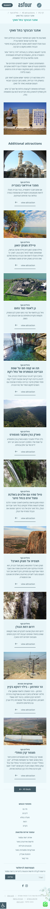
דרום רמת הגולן (25, 627)
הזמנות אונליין (25, 854)
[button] (3, 905)
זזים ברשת (20, 902)
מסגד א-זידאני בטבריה (25, 185)
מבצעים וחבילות (25, 845)
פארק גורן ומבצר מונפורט (25, 434)
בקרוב (25, 825)
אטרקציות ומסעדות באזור (25, 850)
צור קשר (25, 858)
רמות (25, 821)
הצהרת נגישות (18, 899)
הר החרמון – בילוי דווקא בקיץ (25, 687)
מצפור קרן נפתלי (25, 752)
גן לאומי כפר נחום (25, 308)
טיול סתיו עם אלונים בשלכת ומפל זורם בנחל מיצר (25, 496)
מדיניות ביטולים (32, 899)
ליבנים (25, 813)
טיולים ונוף (14, 12)
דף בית (41, 12)
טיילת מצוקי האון (25, 245)
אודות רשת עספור (25, 837)
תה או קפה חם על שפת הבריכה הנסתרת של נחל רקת (25, 370)
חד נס (25, 809)
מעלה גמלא (25, 817)
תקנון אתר (10, 896)
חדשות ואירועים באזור (25, 841)
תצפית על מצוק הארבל (25, 561)
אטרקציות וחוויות (25, 683)
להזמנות (7, 5)
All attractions (28, 12)
